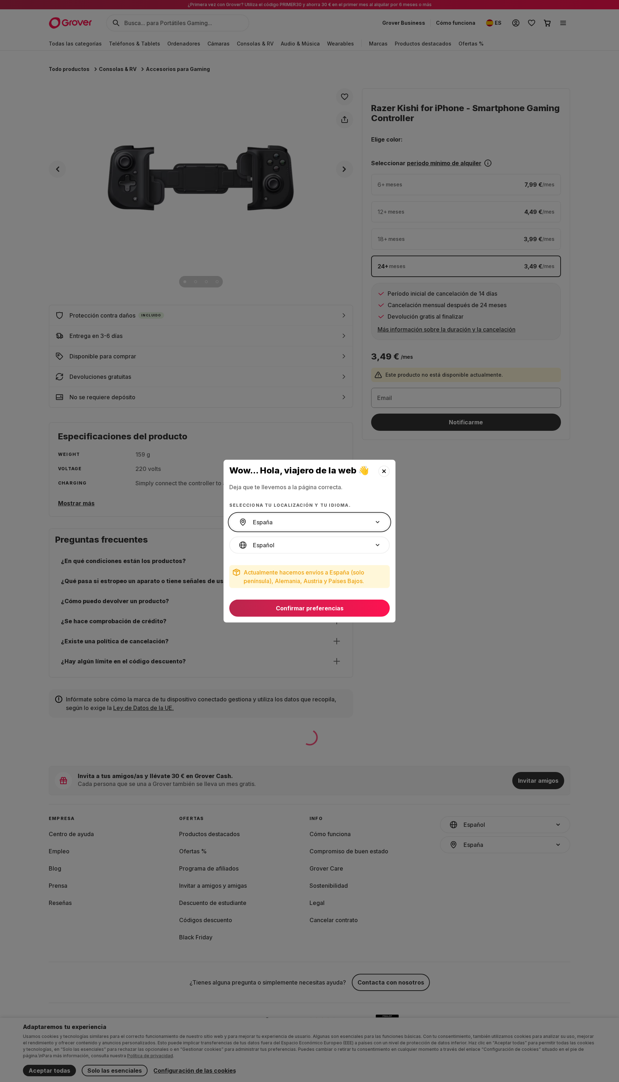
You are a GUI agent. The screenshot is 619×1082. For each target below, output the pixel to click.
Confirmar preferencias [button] (310, 608)
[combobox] (309, 522)
